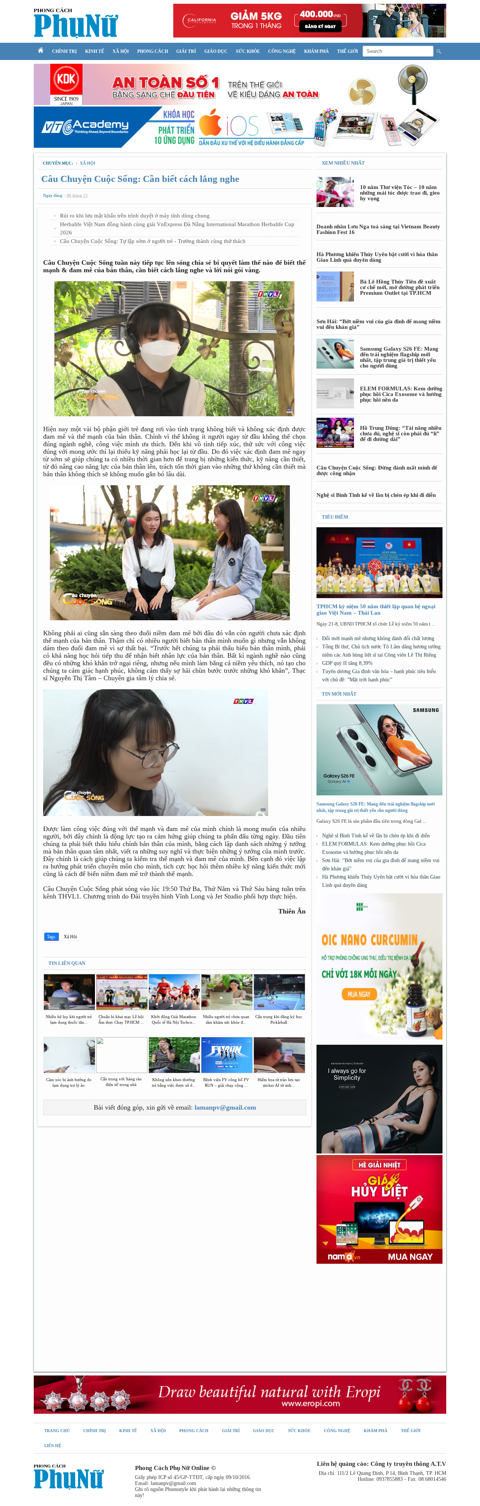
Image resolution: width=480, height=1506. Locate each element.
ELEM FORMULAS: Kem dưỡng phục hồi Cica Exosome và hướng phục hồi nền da (401, 394)
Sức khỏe (248, 51)
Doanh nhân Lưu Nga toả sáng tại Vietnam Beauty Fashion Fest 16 (378, 229)
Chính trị (64, 51)
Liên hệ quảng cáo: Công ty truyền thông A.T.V (381, 1463)
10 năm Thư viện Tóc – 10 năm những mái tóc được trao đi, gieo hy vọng (400, 192)
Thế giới (347, 51)
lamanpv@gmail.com (225, 1107)
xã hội (87, 163)
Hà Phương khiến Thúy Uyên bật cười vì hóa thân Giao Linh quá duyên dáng (377, 257)
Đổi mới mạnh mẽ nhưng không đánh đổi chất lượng (378, 638)
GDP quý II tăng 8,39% (347, 663)
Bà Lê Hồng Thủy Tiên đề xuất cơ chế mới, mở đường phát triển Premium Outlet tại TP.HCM (400, 287)
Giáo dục (216, 51)
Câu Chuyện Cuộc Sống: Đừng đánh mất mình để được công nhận (376, 470)
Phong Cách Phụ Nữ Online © (175, 1468)
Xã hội (120, 51)
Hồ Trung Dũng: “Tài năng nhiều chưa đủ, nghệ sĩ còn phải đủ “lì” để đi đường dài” (400, 433)
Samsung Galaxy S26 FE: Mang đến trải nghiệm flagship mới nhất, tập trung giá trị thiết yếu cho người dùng (399, 357)
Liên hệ (52, 1445)
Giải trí (186, 51)
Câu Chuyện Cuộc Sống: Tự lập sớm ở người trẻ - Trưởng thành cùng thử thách (153, 241)
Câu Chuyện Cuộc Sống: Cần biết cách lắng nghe (140, 179)
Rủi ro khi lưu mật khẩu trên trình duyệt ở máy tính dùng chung (135, 216)
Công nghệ (282, 51)
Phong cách (152, 51)
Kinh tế (94, 51)
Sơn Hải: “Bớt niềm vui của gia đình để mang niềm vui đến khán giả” (378, 324)
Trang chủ (57, 1430)
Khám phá (316, 51)
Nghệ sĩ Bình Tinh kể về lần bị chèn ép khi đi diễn (376, 495)
